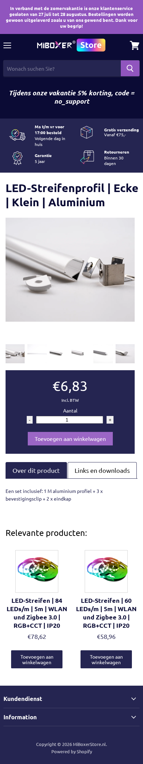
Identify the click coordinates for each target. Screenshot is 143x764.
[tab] (36, 470)
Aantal (70, 410)
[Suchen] (130, 68)
